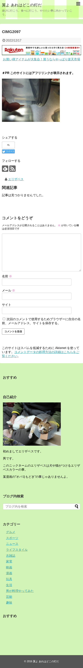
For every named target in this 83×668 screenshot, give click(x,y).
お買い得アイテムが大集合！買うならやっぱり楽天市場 (41, 59)
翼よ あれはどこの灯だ (22, 5)
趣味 (9, 602)
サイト (6, 304)
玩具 (9, 579)
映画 (9, 567)
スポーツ (12, 538)
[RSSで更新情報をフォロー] (12, 168)
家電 (9, 561)
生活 (9, 585)
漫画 (9, 573)
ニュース (12, 543)
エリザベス (16, 179)
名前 (7, 276)
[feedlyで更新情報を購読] (5, 168)
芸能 (9, 596)
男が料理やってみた (20, 590)
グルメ (10, 532)
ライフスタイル (17, 549)
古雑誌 (10, 555)
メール (8, 290)
